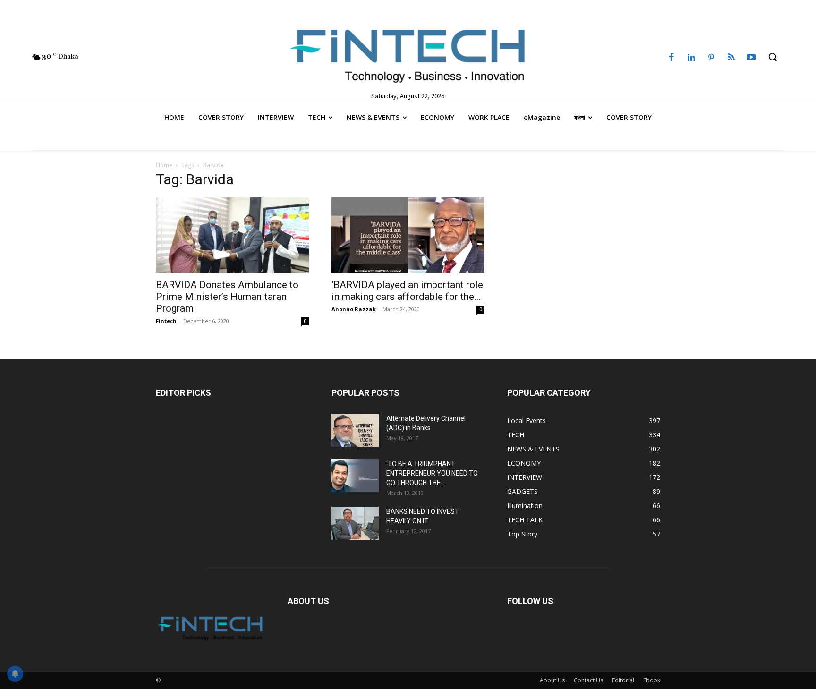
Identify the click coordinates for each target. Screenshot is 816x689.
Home (164, 165)
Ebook (651, 680)
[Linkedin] (691, 58)
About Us (552, 680)
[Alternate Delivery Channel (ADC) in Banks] (355, 430)
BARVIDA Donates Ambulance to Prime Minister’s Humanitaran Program (227, 296)
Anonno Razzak (354, 309)
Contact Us (588, 680)
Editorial (623, 680)
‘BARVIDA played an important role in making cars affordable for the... (407, 290)
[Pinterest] (711, 58)
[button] (772, 56)
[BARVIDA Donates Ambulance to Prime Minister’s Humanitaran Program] (232, 235)
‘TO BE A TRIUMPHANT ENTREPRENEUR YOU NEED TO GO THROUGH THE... (432, 473)
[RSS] (731, 58)
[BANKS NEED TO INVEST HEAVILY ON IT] (355, 523)
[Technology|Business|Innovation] (408, 54)
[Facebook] (671, 58)
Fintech (166, 320)
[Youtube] (751, 58)
